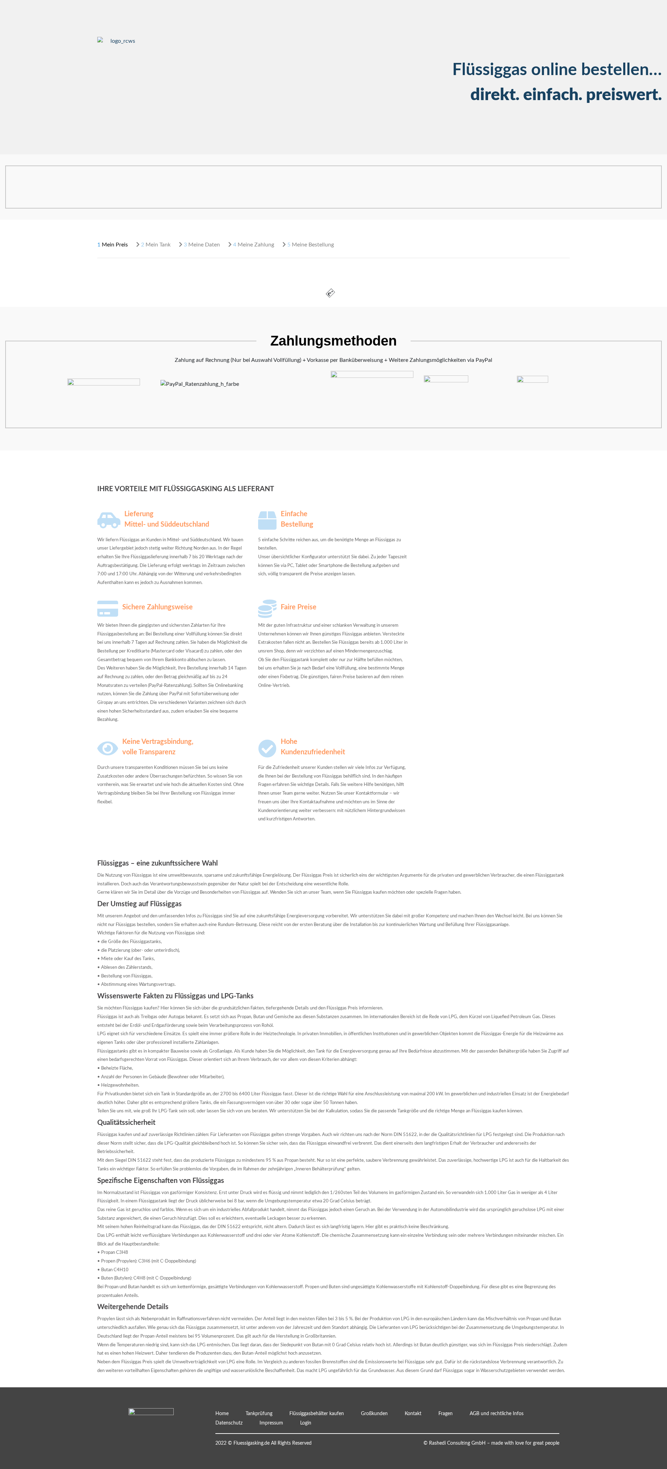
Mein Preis (112, 244)
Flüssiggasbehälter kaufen (198, 30)
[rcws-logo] (119, 41)
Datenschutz (228, 1423)
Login (173, 68)
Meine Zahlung (253, 244)
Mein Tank (156, 244)
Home (222, 1413)
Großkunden (182, 40)
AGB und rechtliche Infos (497, 1413)
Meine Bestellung (310, 244)
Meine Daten (202, 244)
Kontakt (176, 49)
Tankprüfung (182, 21)
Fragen (175, 59)
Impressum (271, 1423)
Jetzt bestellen (184, 11)
